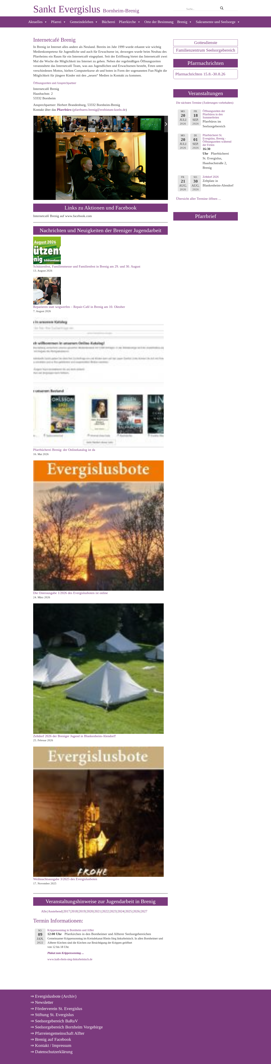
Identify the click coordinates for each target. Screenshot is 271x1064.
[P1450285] (125, 124)
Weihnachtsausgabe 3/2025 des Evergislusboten (65, 879)
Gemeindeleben (81, 22)
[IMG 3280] (100, 124)
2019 (82, 911)
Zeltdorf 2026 (211, 176)
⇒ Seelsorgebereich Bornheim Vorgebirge (66, 1027)
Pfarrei (56, 22)
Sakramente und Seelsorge (215, 22)
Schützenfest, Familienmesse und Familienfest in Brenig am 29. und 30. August (86, 266)
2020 (89, 911)
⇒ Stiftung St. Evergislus (52, 1014)
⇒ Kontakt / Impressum (50, 1045)
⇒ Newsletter (41, 1002)
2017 (66, 911)
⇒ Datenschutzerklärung (51, 1051)
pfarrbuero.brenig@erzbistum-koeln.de (100, 109)
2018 (74, 911)
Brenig (182, 22)
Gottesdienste (205, 42)
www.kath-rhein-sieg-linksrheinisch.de (69, 959)
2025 (128, 911)
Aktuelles (35, 22)
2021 (97, 911)
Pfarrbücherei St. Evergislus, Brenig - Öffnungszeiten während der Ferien (217, 140)
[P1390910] (150, 124)
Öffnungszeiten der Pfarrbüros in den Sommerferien (214, 114)
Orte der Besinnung (158, 22)
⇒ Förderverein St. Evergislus (56, 1008)
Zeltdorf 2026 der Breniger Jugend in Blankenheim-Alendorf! (74, 736)
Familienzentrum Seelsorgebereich (205, 50)
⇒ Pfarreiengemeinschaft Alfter (57, 1033)
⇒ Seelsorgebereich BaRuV (54, 1020)
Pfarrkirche (127, 22)
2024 (120, 911)
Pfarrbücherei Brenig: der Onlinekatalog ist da (64, 450)
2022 (105, 911)
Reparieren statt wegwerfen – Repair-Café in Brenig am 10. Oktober (79, 307)
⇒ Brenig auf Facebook (50, 1039)
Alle (44, 911)
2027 (144, 911)
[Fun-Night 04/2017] (49, 124)
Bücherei (108, 22)
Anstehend (55, 911)
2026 (136, 911)
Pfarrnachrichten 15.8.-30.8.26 (200, 74)
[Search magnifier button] (222, 8)
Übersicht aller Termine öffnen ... (198, 198)
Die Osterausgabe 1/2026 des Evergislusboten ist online (70, 593)
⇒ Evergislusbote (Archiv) (53, 996)
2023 (113, 911)
